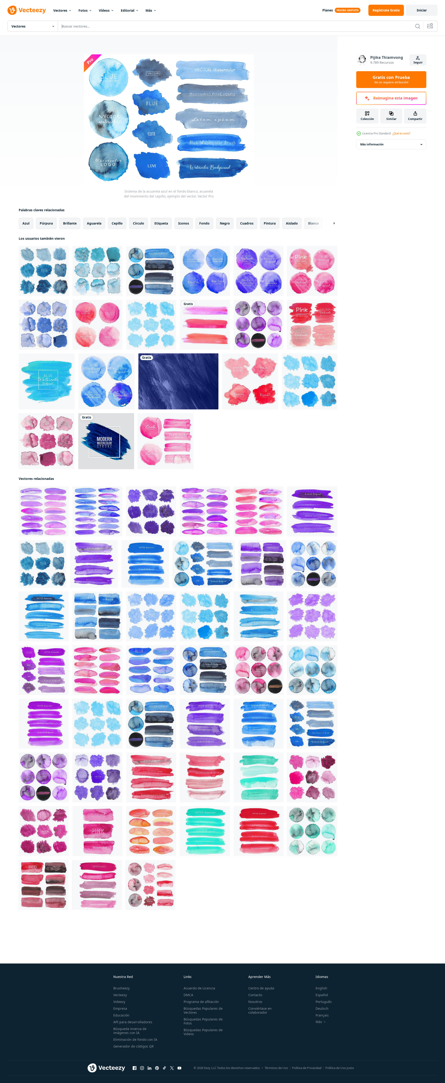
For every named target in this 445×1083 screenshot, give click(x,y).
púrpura (46, 223)
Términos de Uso (276, 1068)
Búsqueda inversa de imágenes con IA (129, 1031)
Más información (372, 144)
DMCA (188, 995)
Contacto (255, 995)
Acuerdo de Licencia (199, 988)
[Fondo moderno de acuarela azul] (106, 441)
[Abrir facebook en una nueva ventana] (134, 1068)
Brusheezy (121, 988)
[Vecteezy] (26, 10)
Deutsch (322, 1008)
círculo (138, 223)
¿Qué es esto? (401, 133)
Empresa (120, 1008)
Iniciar (422, 10)
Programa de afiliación (201, 1001)
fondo (204, 223)
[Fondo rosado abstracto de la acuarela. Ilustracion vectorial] (312, 325)
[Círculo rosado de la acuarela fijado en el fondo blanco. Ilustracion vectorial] (312, 271)
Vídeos (104, 10)
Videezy (119, 1001)
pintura (270, 223)
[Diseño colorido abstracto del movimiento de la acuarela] (205, 325)
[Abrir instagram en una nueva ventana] (142, 1068)
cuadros (246, 223)
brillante (70, 223)
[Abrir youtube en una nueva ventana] (179, 1068)
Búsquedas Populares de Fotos (203, 1021)
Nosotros (255, 1001)
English (321, 988)
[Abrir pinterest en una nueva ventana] (157, 1068)
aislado (292, 223)
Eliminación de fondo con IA (135, 1039)
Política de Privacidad (306, 1068)
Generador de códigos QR (133, 1046)
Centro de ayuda (261, 988)
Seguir (418, 62)
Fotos (83, 10)
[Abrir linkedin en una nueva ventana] (149, 1068)
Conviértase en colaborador (260, 1010)
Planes (327, 10)
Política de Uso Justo (339, 1068)
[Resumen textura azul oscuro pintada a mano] (178, 381)
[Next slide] (330, 223)
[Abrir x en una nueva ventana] (172, 1068)
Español (322, 995)
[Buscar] (417, 26)
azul (25, 223)
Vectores (60, 10)
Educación (121, 1015)
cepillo (117, 223)
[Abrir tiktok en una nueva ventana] (164, 1068)
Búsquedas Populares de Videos (203, 1032)
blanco (313, 223)
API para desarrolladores (132, 1022)
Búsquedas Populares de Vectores (203, 1010)
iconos (183, 223)
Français (322, 1015)
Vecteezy (120, 995)
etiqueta (161, 223)
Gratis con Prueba (391, 79)
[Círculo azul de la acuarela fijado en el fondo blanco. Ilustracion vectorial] (205, 271)
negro (225, 223)
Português (324, 1001)
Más (149, 10)
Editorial (127, 10)
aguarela (94, 223)
